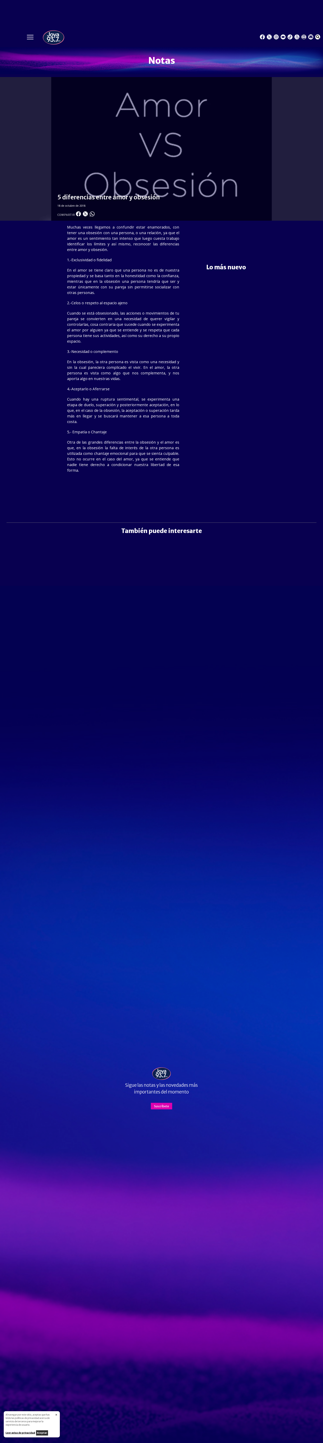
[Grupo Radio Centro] (297, 37)
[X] (269, 37)
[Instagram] (276, 37)
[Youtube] (283, 37)
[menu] (30, 38)
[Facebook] (262, 37)
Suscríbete (161, 1106)
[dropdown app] (304, 36)
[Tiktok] (290, 37)
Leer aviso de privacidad (20, 1432)
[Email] (310, 37)
